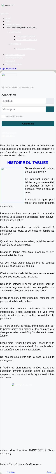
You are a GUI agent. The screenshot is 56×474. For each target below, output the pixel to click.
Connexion (28, 123)
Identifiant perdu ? (8, 136)
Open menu (4, 13)
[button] (21, 27)
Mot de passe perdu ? (9, 132)
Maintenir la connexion (14, 116)
